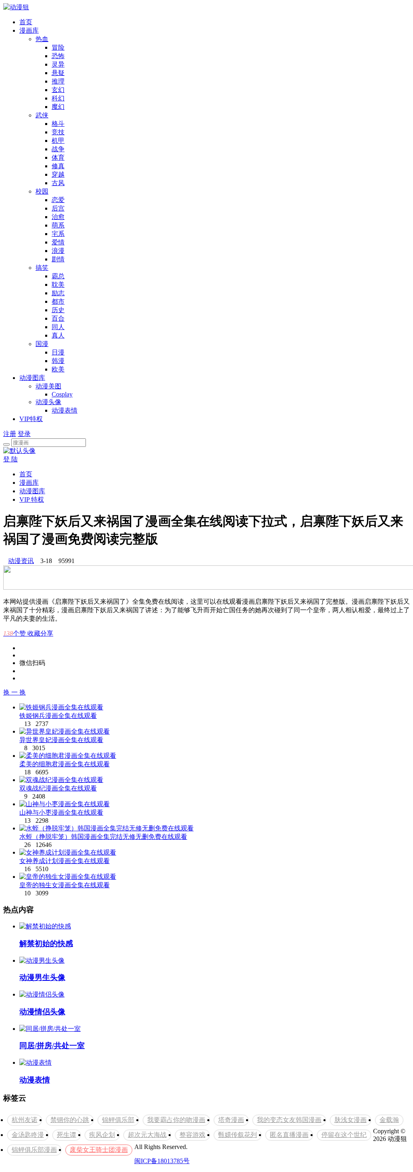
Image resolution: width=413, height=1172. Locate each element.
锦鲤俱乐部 (118, 1119)
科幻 (58, 98)
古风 (58, 182)
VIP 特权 (31, 499)
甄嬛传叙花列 (237, 1134)
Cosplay (62, 394)
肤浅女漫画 (350, 1119)
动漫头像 (48, 401)
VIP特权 (31, 418)
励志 (58, 293)
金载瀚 (389, 1119)
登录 (24, 433)
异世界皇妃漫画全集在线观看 (61, 739)
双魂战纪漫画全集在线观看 (58, 788)
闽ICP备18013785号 (162, 1160)
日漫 (58, 352)
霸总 (58, 276)
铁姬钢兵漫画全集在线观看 (58, 715)
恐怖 (58, 55)
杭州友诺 (25, 1119)
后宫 (58, 208)
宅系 (58, 233)
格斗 (58, 123)
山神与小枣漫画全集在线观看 (61, 812)
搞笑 (41, 267)
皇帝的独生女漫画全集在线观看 (64, 885)
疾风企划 (102, 1134)
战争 (58, 149)
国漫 (41, 343)
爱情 (58, 242)
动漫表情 (64, 410)
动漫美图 (48, 386)
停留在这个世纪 (344, 1134)
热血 (41, 38)
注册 (9, 433)
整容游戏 (192, 1134)
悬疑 (58, 72)
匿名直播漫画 (289, 1134)
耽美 (58, 284)
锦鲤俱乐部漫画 (34, 1149)
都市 (58, 301)
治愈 (58, 216)
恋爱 (58, 199)
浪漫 (58, 250)
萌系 (58, 225)
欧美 (58, 369)
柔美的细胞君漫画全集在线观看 (64, 764)
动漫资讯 (21, 560)
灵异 (58, 64)
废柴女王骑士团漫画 (99, 1149)
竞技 (58, 132)
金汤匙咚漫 (28, 1134)
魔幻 (58, 106)
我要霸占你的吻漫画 (176, 1119)
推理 (58, 81)
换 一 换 (14, 692)
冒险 (58, 47)
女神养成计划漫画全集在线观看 (64, 860)
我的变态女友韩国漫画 (289, 1119)
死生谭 (66, 1134)
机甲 (58, 140)
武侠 (41, 115)
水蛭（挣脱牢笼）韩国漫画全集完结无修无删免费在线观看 (103, 836)
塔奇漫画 (231, 1119)
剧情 (58, 259)
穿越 (58, 174)
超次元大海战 (147, 1134)
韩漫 (58, 360)
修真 (58, 166)
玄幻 (58, 89)
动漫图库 (32, 377)
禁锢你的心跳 (69, 1119)
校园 (41, 191)
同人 (58, 326)
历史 (58, 310)
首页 (25, 22)
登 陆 (10, 459)
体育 (58, 157)
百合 (58, 318)
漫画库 (29, 30)
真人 (58, 335)
